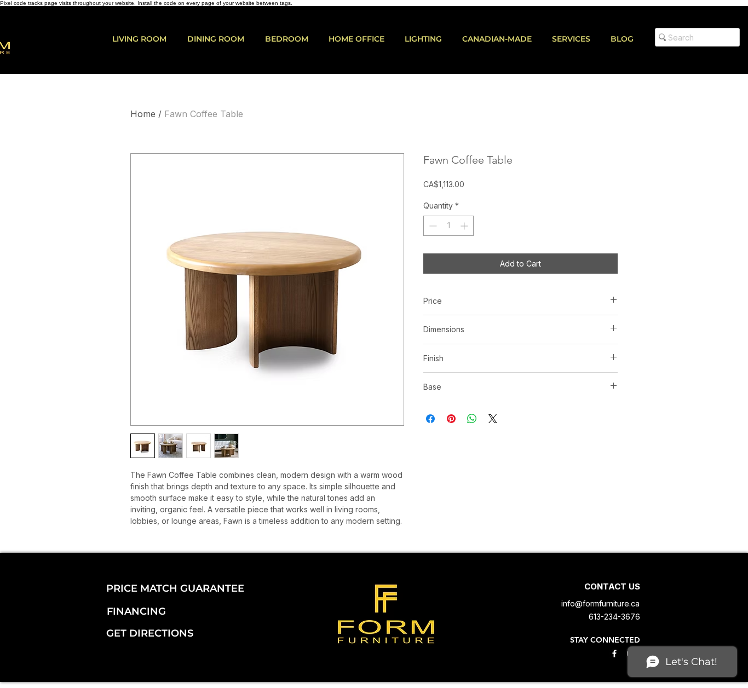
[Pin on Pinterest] (451, 418)
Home (143, 113)
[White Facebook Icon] (614, 653)
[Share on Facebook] (430, 418)
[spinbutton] (448, 225)
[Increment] (465, 225)
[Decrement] (432, 225)
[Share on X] (492, 418)
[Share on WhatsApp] (472, 418)
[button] (575, 39)
